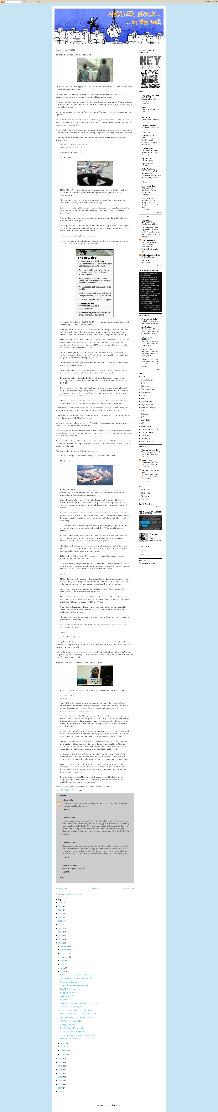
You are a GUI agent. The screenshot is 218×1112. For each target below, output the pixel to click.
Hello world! (145, 262)
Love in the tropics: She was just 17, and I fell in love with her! (149, 476)
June (62, 968)
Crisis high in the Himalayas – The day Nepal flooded (149, 190)
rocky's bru (145, 117)
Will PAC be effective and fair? (71, 1021)
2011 (60, 1069)
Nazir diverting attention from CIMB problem (76, 1010)
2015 (60, 943)
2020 (60, 924)
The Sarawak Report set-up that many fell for (76, 1017)
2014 (60, 1058)
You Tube (144, 499)
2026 (60, 902)
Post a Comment (66, 877)
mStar (143, 398)
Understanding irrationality (69, 982)
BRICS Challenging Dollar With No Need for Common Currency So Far (150, 140)
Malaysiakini (146, 392)
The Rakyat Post (147, 432)
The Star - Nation (148, 349)
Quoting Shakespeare (68, 1024)
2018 (60, 932)
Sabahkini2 (145, 414)
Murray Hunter (146, 401)
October (64, 953)
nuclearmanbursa (148, 240)
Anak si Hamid (147, 460)
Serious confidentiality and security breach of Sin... (78, 1035)
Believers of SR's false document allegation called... (78, 1014)
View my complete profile (155, 539)
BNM (143, 376)
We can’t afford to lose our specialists (150, 100)
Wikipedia (145, 496)
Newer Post (61, 888)
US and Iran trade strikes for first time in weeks (150, 128)
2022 (60, 917)
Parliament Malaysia (148, 407)
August (63, 960)
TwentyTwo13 (146, 438)
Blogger (118, 1105)
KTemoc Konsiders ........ (150, 125)
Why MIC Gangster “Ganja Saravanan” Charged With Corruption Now (150, 203)
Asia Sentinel (146, 326)
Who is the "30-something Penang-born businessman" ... (80, 1003)
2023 (60, 913)
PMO (143, 411)
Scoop (143, 107)
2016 (60, 939)
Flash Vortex (145, 490)
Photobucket (145, 493)
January (64, 1054)
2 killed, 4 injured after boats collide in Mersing (150, 322)
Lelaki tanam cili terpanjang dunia (147, 161)
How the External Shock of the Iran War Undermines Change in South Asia (151, 331)
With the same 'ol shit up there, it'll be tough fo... (77, 975)
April (63, 1043)
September (65, 957)
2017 (60, 935)
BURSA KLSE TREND (150, 255)
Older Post (128, 888)
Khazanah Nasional (148, 389)
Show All (159, 212)
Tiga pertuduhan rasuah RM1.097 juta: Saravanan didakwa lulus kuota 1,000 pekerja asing (150, 232)
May (62, 971)
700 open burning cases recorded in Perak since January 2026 (149, 343)
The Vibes (145, 435)
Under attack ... (65, 999)
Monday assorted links (149, 224)
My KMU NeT (147, 158)
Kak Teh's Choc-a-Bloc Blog (150, 471)
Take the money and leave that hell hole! (74, 985)
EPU (143, 383)
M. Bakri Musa (147, 148)
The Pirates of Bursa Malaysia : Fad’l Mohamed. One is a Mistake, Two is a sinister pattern (150, 246)
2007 (60, 1084)
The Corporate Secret (149, 227)
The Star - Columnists (149, 359)
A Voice (155, 534)
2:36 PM (65, 809)
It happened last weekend (69, 992)
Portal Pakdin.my (148, 168)
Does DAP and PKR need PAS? (72, 1028)
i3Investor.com (146, 386)
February (64, 1050)
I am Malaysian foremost (150, 119)
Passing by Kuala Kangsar (69, 1038)
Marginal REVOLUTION (147, 221)
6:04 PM (65, 834)
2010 (60, 1073)
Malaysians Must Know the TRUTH (150, 96)
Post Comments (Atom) (73, 894)
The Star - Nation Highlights (148, 338)
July (62, 964)
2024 (60, 910)
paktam (65, 800)
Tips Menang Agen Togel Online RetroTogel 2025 (150, 453)
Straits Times (146, 426)
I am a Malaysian (148, 186)
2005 (60, 1091)
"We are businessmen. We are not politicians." (76, 978)
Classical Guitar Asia (149, 450)
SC (142, 417)
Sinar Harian (145, 420)
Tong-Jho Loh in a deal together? (72, 1006)
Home (95, 888)
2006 (60, 1088)
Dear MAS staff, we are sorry (70, 989)
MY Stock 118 (146, 260)
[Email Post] (80, 790)
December (64, 946)
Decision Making (147, 257)
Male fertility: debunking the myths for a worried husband (150, 363)
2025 (60, 906)
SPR (143, 423)
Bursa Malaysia (146, 380)
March (63, 1046)
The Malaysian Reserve (149, 429)
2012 (60, 1066)
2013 (60, 1062)
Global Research (147, 135)
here (90, 418)
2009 (60, 1077)
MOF (143, 395)
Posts (144, 550)
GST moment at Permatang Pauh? (72, 1031)
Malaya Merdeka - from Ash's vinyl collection (150, 463)
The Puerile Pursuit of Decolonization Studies (149, 151)
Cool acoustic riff (66, 996)
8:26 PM (65, 857)
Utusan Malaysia (147, 441)
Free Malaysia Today (149, 319)
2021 (60, 921)
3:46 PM (65, 872)
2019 (60, 928)
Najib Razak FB (147, 404)
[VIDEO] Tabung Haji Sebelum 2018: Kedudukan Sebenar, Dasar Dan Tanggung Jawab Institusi (151, 175)
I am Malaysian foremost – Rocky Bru (150, 110)
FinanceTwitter (147, 198)
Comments (146, 555)
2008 (60, 1080)
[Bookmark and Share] (147, 563)
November (64, 949)
